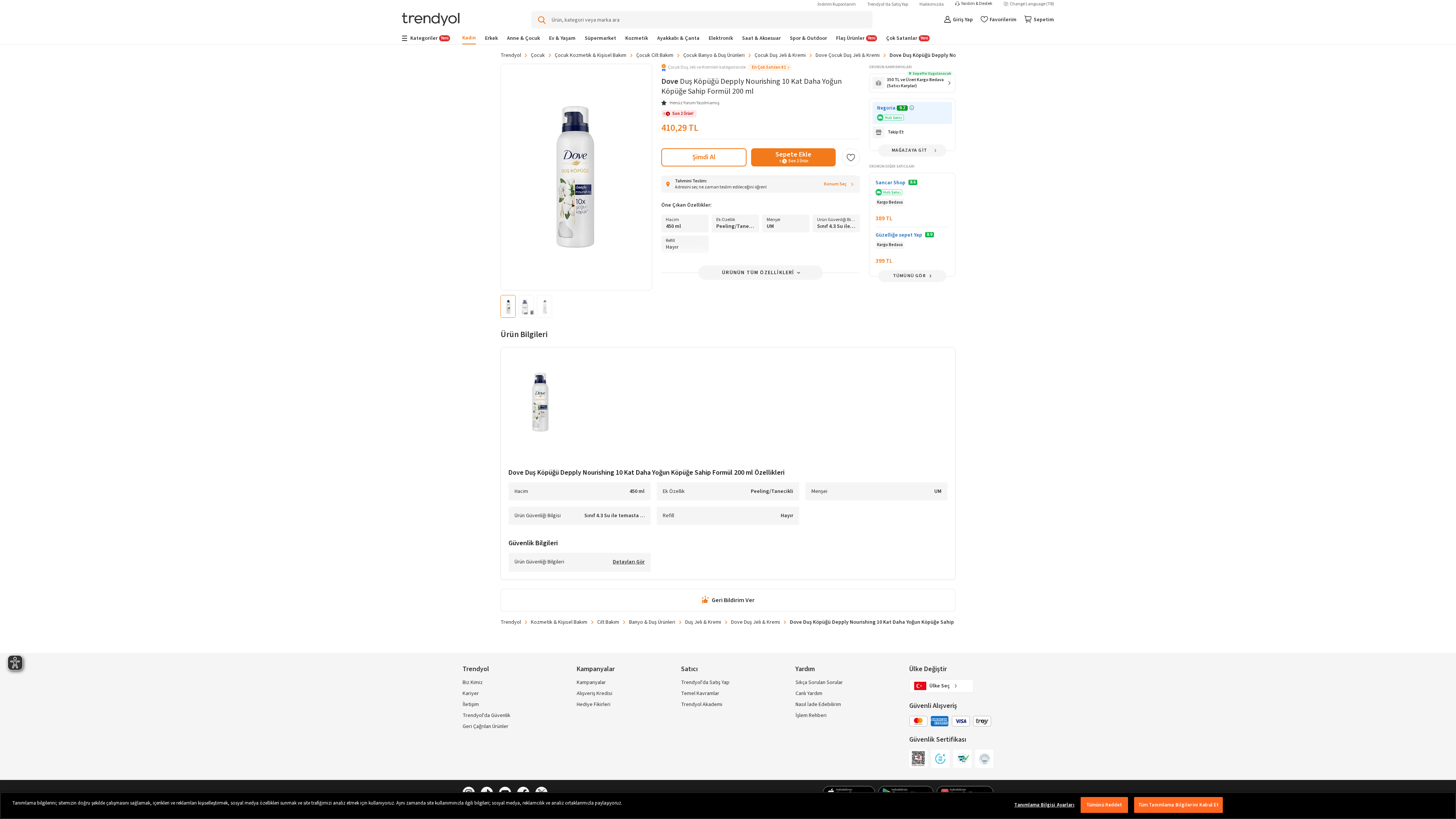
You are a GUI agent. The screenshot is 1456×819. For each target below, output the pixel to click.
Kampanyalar (591, 682)
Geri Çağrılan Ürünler (485, 726)
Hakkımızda (931, 4)
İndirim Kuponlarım (836, 4)
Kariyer (471, 693)
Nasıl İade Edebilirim (818, 704)
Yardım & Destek (976, 3)
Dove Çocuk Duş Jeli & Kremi (848, 55)
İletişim (471, 704)
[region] (728, 805)
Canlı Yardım (808, 693)
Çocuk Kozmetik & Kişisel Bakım (590, 55)
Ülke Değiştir (928, 669)
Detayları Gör (629, 562)
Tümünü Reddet (1104, 805)
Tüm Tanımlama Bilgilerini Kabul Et (1178, 805)
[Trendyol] (431, 20)
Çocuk (538, 55)
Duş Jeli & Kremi (703, 622)
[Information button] (911, 107)
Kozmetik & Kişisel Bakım (559, 622)
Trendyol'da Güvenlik (486, 715)
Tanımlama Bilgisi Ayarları (1044, 805)
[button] (726, 67)
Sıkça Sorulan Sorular (819, 682)
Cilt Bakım (608, 622)
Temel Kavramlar (700, 693)
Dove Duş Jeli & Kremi (755, 622)
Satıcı (689, 669)
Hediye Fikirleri (593, 704)
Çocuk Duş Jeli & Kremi (780, 55)
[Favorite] (851, 157)
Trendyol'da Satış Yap (887, 4)
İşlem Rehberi (811, 715)
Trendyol (510, 55)
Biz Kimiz (473, 682)
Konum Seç (835, 184)
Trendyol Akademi (701, 704)
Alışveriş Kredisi (594, 693)
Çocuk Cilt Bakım (654, 55)
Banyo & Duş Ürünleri (652, 622)
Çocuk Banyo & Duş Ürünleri (714, 55)
